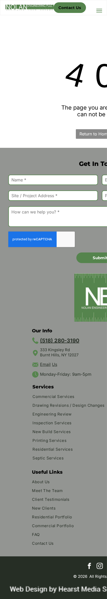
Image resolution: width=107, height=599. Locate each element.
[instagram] (99, 567)
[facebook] (89, 567)
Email (45, 364)
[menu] (99, 10)
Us (54, 364)
